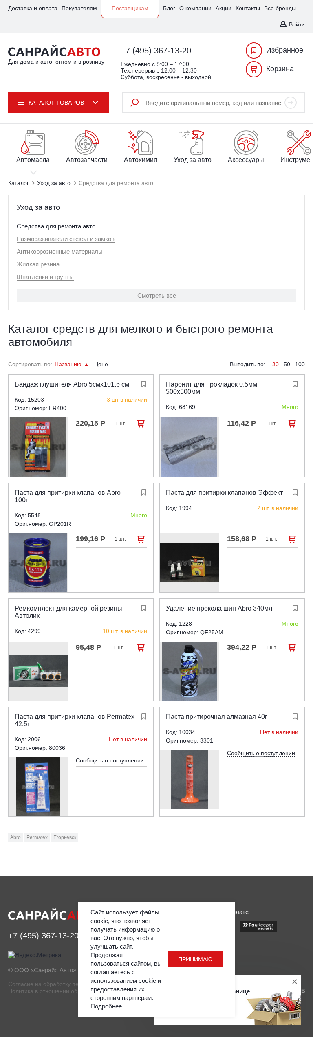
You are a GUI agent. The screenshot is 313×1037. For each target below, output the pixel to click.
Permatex (37, 837)
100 (300, 364)
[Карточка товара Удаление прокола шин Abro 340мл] (189, 671)
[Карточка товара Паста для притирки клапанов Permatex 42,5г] (38, 786)
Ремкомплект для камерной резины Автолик (68, 612)
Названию (69, 364)
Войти (297, 24)
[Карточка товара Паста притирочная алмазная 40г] (189, 779)
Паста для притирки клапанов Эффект (224, 492)
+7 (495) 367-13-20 (156, 50)
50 (287, 364)
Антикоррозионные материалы (60, 251)
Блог (169, 8)
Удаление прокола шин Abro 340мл (219, 608)
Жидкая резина (38, 264)
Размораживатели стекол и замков (66, 238)
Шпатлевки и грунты (45, 276)
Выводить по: (247, 364)
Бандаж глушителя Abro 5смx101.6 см (72, 384)
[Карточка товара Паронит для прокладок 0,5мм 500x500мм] (189, 447)
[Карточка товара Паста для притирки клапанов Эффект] (189, 562)
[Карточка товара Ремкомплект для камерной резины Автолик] (38, 671)
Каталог (18, 183)
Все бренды (280, 8)
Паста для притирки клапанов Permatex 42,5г (74, 720)
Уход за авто (54, 183)
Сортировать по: (30, 364)
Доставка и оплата (32, 8)
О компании (195, 8)
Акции (223, 8)
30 (275, 364)
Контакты (248, 8)
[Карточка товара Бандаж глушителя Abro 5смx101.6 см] (38, 447)
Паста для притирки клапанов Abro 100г (68, 496)
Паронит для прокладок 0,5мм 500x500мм (211, 388)
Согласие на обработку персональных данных (70, 984)
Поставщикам (130, 8)
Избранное (284, 50)
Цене (101, 364)
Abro (15, 837)
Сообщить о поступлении (110, 760)
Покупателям (79, 8)
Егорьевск (64, 837)
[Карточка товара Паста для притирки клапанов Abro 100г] (38, 562)
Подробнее (106, 1006)
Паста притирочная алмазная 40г (216, 716)
